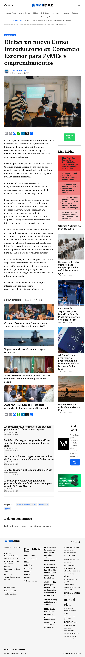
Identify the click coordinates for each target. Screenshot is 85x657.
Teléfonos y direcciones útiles (34, 21)
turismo (75, 633)
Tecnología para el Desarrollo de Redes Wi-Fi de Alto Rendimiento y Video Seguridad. (75, 445)
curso (34, 505)
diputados (67, 562)
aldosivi (66, 547)
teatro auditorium (69, 630)
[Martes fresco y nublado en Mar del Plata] (71, 389)
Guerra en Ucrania (69, 584)
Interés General (24, 13)
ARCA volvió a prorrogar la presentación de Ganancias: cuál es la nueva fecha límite (29, 458)
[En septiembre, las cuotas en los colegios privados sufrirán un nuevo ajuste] (71, 246)
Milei (65, 608)
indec (78, 587)
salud (66, 625)
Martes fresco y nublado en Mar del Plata (28, 469)
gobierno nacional (70, 579)
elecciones (76, 571)
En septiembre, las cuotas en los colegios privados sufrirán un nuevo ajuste (27, 428)
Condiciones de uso (10, 594)
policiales (67, 618)
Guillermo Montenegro (70, 587)
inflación (66, 590)
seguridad (72, 625)
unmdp (69, 636)
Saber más (75, 462)
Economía (65, 13)
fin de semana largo (69, 573)
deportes (74, 559)
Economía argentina (69, 568)
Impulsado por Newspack (72, 653)
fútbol (66, 576)
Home (6, 24)
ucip (65, 636)
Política (75, 13)
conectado (24, 526)
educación (67, 571)
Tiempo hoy (67, 633)
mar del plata (43, 505)
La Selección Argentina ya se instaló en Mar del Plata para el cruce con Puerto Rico (27, 443)
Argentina (76, 547)
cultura (66, 559)
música (70, 608)
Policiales (45, 13)
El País (35, 13)
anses (71, 547)
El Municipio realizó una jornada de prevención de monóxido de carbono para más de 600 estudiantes (28, 483)
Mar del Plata (11, 13)
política (68, 622)
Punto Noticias (19, 70)
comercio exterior (23, 505)
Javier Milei (67, 596)
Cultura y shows (47, 17)
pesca (73, 616)
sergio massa (67, 628)
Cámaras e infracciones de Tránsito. (58, 21)
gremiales (67, 582)
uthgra (74, 636)
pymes (7, 509)
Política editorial (10, 591)
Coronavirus (70, 555)
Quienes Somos (9, 588)
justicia (73, 596)
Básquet (72, 550)
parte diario (67, 616)
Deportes (55, 13)
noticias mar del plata (70, 612)
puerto (76, 622)
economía (69, 565)
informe (72, 590)
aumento (66, 550)
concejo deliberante (70, 552)
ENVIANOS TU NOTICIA (69, 137)
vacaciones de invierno (70, 639)
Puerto (35, 17)
